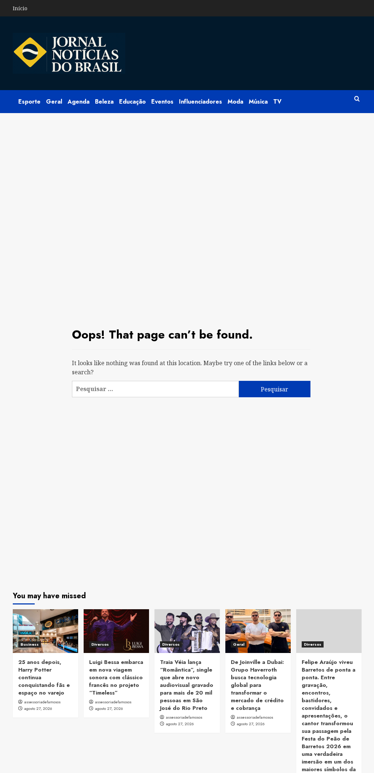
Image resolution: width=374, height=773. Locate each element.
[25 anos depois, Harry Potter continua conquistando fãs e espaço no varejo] (45, 631)
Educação (132, 101)
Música (258, 101)
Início (20, 8)
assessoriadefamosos (42, 702)
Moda (235, 101)
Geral (54, 101)
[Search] (357, 99)
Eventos (162, 101)
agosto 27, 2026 (38, 708)
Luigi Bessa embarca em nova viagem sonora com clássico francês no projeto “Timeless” (116, 677)
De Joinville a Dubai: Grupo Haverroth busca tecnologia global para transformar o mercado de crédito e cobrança (257, 685)
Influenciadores (200, 101)
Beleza (104, 101)
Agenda (78, 101)
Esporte (29, 101)
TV (277, 101)
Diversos (100, 644)
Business (29, 644)
